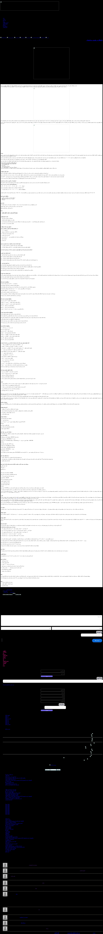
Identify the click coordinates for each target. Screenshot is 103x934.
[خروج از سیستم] (47, 37)
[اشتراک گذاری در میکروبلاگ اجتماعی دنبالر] (6, 595)
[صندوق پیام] (22, 37)
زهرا (36, 888)
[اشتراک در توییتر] (10, 595)
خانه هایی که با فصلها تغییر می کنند (12, 784)
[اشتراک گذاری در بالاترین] (3, 595)
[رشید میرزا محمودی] (5, 865)
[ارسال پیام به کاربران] (28, 37)
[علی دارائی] (5, 876)
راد (39, 909)
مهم (16, 894)
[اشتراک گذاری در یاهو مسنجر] (17, 595)
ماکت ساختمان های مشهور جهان (11, 794)
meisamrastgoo (9, 589)
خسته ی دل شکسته (24, 917)
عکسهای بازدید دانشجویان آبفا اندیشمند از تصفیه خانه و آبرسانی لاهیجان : (19, 838)
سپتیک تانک (7, 818)
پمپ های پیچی (8, 850)
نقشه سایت (5, 23)
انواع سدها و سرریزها (9, 782)
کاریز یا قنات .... (8, 819)
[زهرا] (5, 888)
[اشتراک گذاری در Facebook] (12, 595)
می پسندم (12, 592)
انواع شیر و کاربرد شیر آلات (10, 790)
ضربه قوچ (7, 851)
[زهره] (5, 882)
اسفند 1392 (7, 715)
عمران (94, 932)
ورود (4, 21)
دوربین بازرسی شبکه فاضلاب (11, 783)
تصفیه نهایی (7, 831)
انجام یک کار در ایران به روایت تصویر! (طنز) (13, 823)
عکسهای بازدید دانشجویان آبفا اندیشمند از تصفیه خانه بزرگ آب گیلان (18, 780)
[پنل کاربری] (17, 37)
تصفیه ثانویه (7, 832)
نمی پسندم (5, 592)
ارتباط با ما (5, 26)
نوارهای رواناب (8, 827)
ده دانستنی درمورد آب (9, 839)
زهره (43, 882)
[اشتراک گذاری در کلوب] (4, 595)
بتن (17, 498)
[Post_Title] (7, 804)
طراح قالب (5, 27)
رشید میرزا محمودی (33, 865)
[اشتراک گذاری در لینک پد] (9, 595)
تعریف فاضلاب (8, 826)
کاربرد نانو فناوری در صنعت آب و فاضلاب (13, 798)
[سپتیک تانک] (5, 922)
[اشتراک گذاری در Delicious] (20, 595)
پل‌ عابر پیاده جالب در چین (10, 779)
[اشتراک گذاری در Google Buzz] (13, 595)
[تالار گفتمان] (42, 37)
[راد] (5, 909)
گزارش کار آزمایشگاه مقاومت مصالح (12, 792)
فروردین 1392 (8, 718)
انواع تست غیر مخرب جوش (10, 776)
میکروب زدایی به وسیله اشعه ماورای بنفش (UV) (15, 847)
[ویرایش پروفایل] (10, 37)
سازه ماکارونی (8, 781)
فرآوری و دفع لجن (8, 835)
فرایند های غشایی (8, 799)
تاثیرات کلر (7, 842)
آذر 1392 (7, 716)
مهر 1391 (7, 723)
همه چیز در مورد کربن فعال (10, 789)
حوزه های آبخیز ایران (9, 828)
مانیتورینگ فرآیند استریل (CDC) (11, 836)
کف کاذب (7, 775)
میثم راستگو (7, 729)
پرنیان (47, 928)
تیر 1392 (6, 717)
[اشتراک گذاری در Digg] (16, 595)
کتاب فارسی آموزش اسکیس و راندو (12, 797)
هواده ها (6, 830)
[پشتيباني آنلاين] (52, 765)
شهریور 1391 (7, 724)
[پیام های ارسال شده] (35, 37)
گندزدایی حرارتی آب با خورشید (11, 843)
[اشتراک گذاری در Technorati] (19, 595)
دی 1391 (7, 719)
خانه (4, 18)
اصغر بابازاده (82, 870)
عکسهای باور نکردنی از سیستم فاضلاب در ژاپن (14, 821)
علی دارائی (13, 876)
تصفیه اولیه (7, 834)
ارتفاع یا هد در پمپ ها (9, 791)
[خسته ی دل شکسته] (5, 917)
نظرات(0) (5, 590)
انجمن (4, 19)
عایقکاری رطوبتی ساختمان (95, 40)
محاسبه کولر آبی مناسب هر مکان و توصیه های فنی (15, 777)
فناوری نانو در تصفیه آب (10, 849)
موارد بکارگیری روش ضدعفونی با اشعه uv (13, 846)
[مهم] (5, 894)
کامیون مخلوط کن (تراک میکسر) (11, 795)
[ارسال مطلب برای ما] (3, 37)
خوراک (4, 25)
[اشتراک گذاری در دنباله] (7, 595)
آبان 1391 (7, 722)
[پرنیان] (5, 928)
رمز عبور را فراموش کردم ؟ (8, 684)
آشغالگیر (7, 833)
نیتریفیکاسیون (8, 840)
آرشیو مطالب (5, 22)
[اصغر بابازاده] (5, 870)
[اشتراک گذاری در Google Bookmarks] (14, 595)
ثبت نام (4, 20)
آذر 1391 (7, 720)
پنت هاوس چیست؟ (9, 774)
